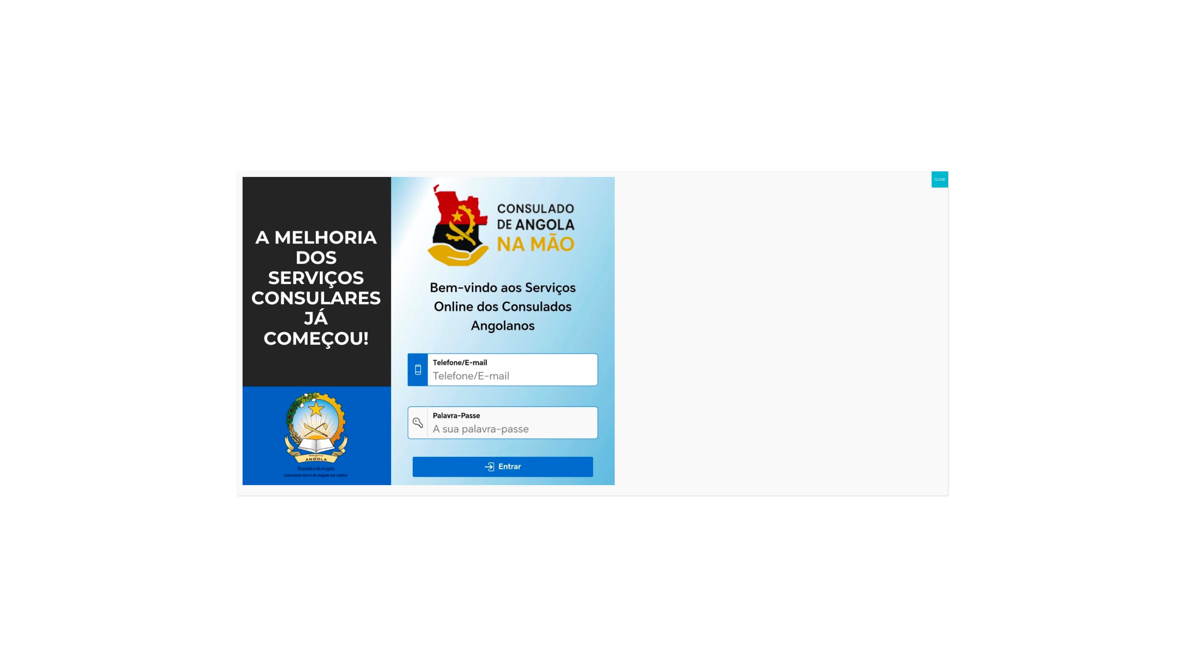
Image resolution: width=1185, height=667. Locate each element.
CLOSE (940, 179)
